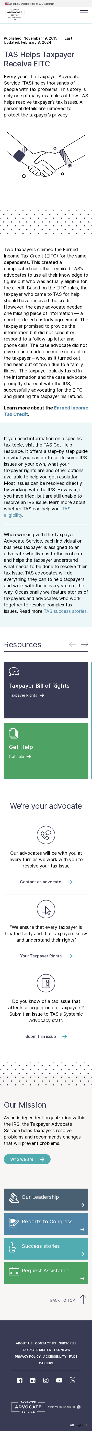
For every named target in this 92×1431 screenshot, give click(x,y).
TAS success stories (65, 611)
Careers (46, 1363)
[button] (84, 644)
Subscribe (67, 1343)
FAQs (73, 1356)
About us (24, 1343)
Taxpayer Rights (36, 1350)
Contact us (45, 1343)
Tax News (61, 1350)
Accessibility (54, 1356)
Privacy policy (28, 1356)
